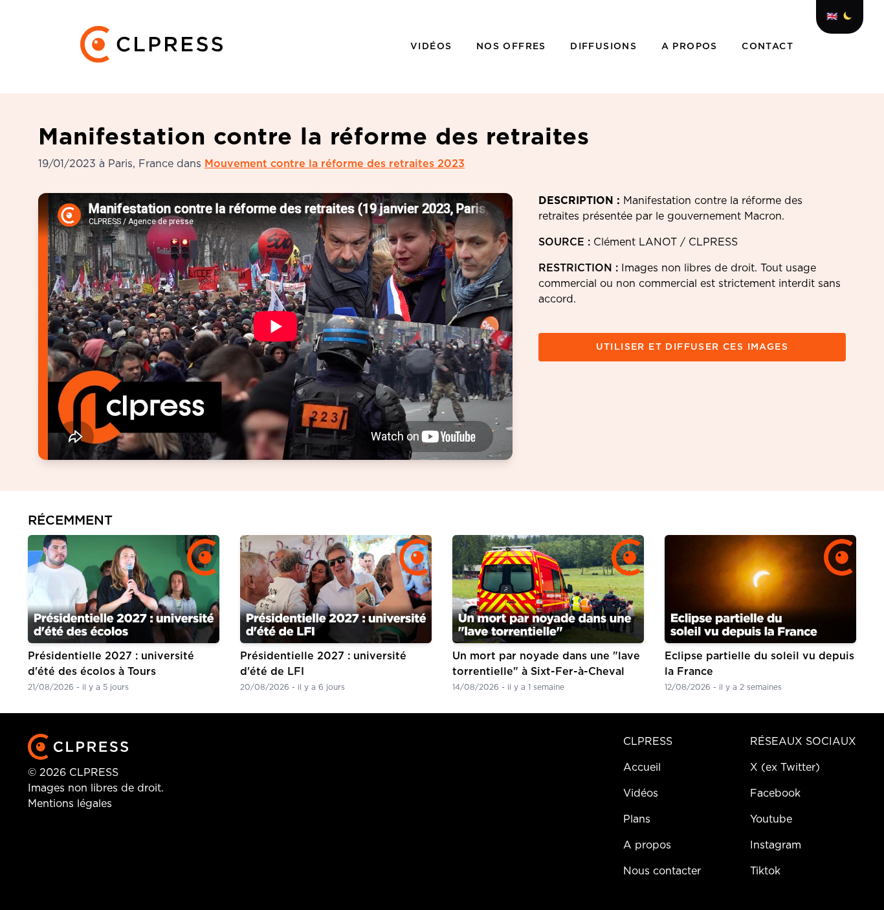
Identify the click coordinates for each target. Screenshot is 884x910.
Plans (636, 819)
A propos (691, 46)
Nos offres (512, 46)
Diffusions (605, 46)
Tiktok (765, 871)
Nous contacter (662, 871)
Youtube (771, 819)
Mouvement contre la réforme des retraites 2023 (334, 164)
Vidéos (433, 46)
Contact (767, 46)
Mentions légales (70, 804)
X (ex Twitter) (785, 767)
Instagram (775, 845)
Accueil (642, 767)
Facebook (775, 793)
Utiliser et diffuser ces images (692, 347)
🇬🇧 (831, 16)
